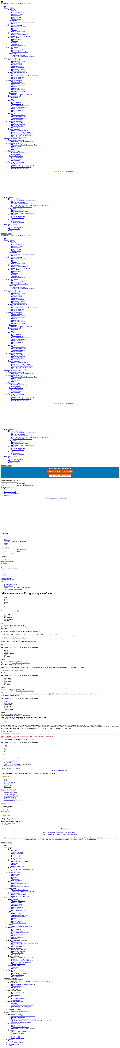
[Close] (1, 537)
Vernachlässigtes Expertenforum (10, 627)
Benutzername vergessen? (11, 493)
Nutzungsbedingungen (71, 832)
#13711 (15, 661)
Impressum (46, 832)
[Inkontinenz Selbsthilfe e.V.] (17, 3)
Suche (6, 543)
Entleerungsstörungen (10, 782)
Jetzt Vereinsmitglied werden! (9, 737)
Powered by (55, 770)
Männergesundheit (9, 785)
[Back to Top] (2, 2)
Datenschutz (59, 832)
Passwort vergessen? (10, 492)
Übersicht (7, 540)
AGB (5, 544)
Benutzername (21, 483)
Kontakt (52, 832)
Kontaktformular (5, 811)
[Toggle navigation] (1, 530)
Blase (5, 779)
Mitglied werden (65, 829)
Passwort (19, 485)
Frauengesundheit (9, 783)
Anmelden (4, 488)
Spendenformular (5, 824)
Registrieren (7, 495)
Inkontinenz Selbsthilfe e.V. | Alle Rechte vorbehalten (62, 834)
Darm (5, 780)
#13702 (15, 625)
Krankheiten (7, 787)
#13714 (15, 689)
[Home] (5, 6)
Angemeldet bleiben (8, 487)
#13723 (15, 714)
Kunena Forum (63, 770)
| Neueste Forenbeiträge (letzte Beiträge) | (15, 541)
